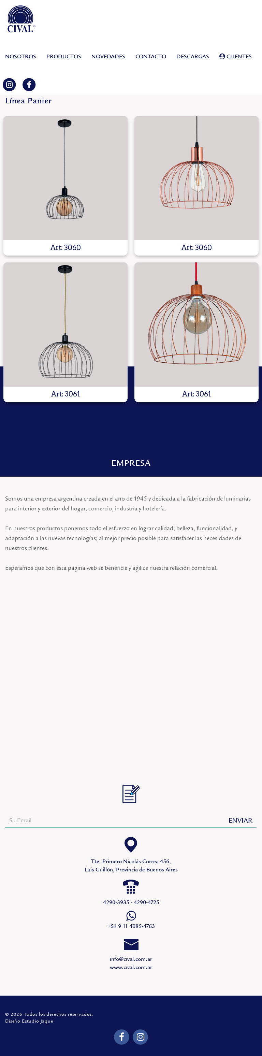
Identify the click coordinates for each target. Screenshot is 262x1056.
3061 (65, 324)
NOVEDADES (108, 56)
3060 (65, 178)
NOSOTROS (20, 56)
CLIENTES (238, 56)
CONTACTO (150, 56)
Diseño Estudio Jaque (29, 1021)
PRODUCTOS (63, 56)
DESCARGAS (192, 56)
